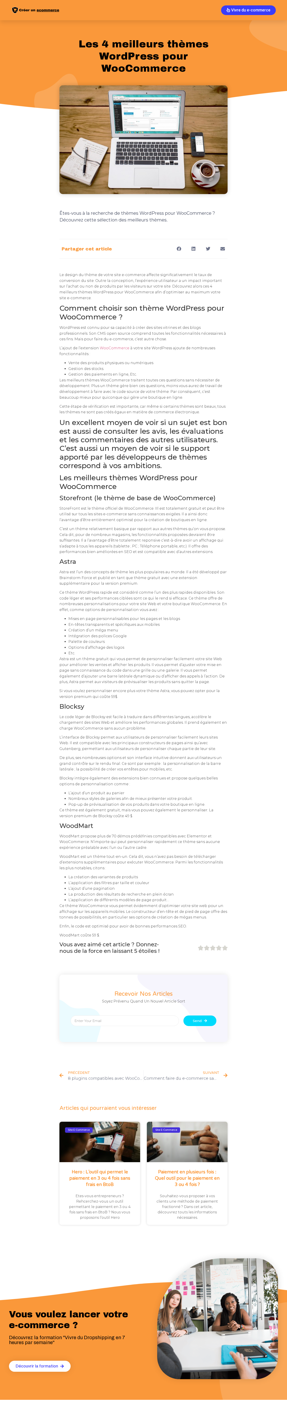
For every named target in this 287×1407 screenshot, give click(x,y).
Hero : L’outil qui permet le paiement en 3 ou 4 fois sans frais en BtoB (99, 1178)
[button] (179, 249)
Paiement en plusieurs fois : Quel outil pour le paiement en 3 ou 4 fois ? (187, 1178)
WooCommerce (115, 348)
